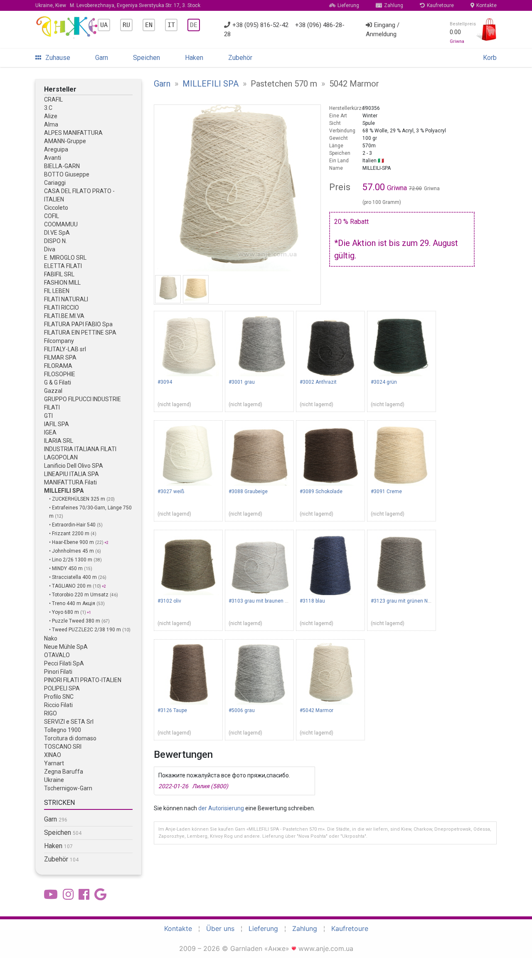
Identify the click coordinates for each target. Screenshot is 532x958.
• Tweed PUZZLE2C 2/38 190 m (85, 630)
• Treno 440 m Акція (72, 603)
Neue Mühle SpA (66, 646)
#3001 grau (242, 382)
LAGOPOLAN (61, 457)
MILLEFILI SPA (64, 490)
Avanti (52, 157)
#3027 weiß (171, 491)
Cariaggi (55, 182)
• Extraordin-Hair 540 (73, 525)
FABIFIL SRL (59, 274)
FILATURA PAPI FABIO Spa (78, 324)
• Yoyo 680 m (64, 612)
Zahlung (393, 5)
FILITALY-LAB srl (65, 349)
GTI (48, 415)
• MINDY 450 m (66, 568)
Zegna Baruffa (63, 771)
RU (126, 25)
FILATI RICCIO (61, 307)
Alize (50, 116)
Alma (51, 124)
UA (104, 25)
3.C (48, 107)
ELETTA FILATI (63, 266)
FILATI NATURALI (66, 299)
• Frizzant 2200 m (70, 533)
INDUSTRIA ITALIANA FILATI (80, 449)
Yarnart (54, 763)
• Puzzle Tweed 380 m (75, 621)
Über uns (220, 928)
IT (171, 25)
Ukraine (54, 780)
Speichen (146, 58)
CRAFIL (53, 99)
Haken (194, 58)
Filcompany (59, 341)
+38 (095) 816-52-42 (260, 25)
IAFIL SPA (56, 424)
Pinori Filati (58, 671)
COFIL (51, 216)
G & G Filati (57, 382)
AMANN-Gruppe (65, 141)
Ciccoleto (56, 207)
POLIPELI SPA (62, 688)
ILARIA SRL (58, 440)
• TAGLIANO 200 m (71, 586)
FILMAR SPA (60, 357)
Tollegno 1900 (62, 730)
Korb (490, 58)
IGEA (50, 432)
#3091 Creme (386, 491)
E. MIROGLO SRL (65, 257)
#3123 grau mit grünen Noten (404, 601)
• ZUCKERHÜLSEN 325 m (77, 499)
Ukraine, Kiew (117, 5)
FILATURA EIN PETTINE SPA (80, 332)
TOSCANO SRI (62, 746)
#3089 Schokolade (321, 491)
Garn (101, 58)
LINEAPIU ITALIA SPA (71, 474)
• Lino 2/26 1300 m (71, 560)
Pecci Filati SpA (64, 663)
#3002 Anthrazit (318, 382)
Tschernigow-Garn (68, 788)
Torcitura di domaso (70, 738)
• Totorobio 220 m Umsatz (79, 595)
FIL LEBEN (56, 291)
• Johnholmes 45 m (72, 551)
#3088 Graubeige (248, 491)
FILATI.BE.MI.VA (64, 316)
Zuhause (57, 58)
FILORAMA (58, 365)
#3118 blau (312, 601)
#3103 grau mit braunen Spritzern (267, 601)
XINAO (52, 755)
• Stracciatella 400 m (73, 577)
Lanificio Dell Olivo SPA (73, 465)
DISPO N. (55, 241)
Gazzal (53, 390)
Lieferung (348, 5)
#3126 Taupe (172, 710)
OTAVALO (57, 655)
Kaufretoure (440, 5)
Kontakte (486, 5)
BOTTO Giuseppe (66, 174)
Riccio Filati (58, 705)
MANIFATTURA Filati (70, 482)
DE (193, 25)
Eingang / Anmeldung (382, 29)
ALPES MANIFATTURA (73, 132)
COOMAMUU (61, 224)
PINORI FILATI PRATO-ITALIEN (82, 680)
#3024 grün (384, 382)
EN (149, 25)
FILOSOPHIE (59, 374)
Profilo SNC (59, 696)
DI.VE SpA (57, 232)
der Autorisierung (221, 808)
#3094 (165, 382)
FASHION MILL (62, 282)
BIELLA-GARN (62, 166)
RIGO (50, 713)
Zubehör (240, 58)
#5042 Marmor (316, 710)
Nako (50, 638)
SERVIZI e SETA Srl (69, 721)
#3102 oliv (169, 601)
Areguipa (56, 149)
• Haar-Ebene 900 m (72, 542)
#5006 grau (242, 710)
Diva (49, 249)
